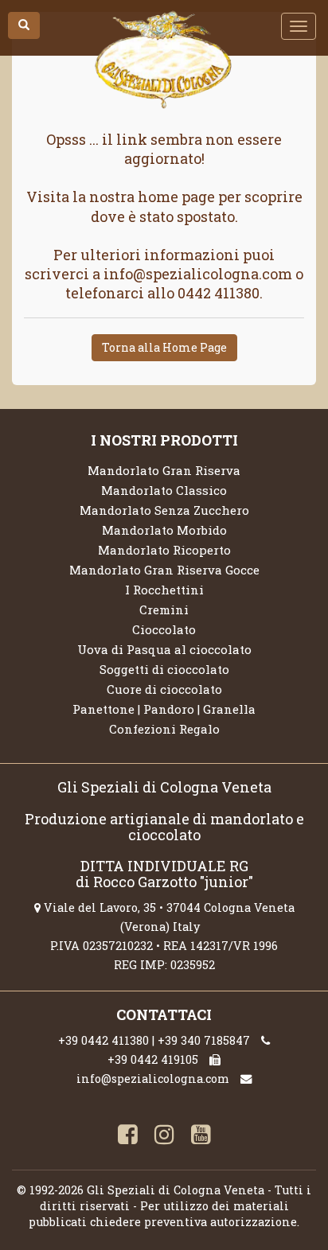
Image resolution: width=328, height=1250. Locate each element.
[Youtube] (200, 1136)
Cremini (164, 609)
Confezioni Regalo (164, 729)
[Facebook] (127, 1136)
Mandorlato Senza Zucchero (164, 510)
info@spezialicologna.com (152, 1078)
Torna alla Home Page (164, 347)
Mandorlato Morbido (164, 530)
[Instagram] (164, 1136)
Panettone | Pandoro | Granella (164, 709)
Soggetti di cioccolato (164, 669)
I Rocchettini (164, 590)
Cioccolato (164, 629)
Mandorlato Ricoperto (164, 550)
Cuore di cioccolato (164, 689)
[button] (24, 25)
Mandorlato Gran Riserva (164, 470)
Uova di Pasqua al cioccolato (164, 649)
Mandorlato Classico (164, 490)
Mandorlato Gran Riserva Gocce (164, 570)
